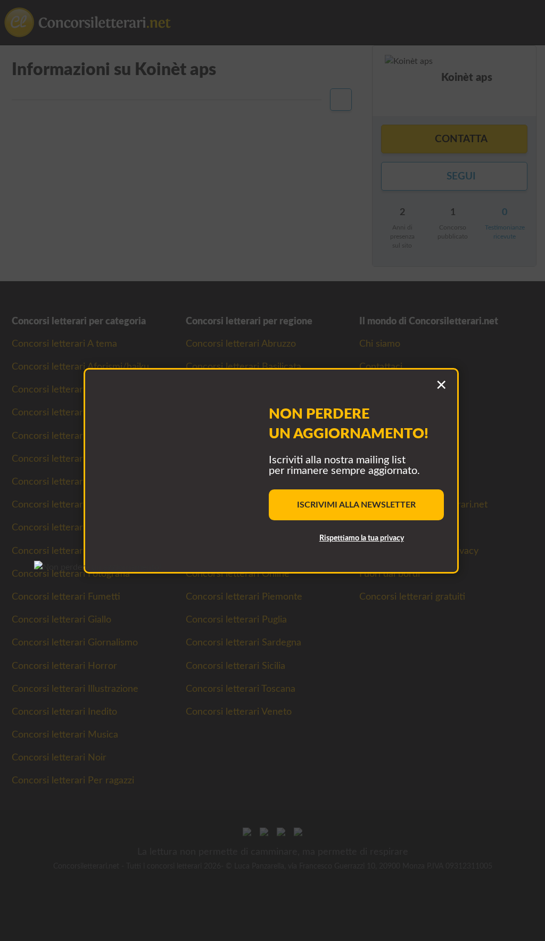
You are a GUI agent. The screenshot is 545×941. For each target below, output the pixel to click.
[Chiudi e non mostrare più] (441, 385)
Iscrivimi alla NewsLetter (356, 505)
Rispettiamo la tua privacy (361, 538)
